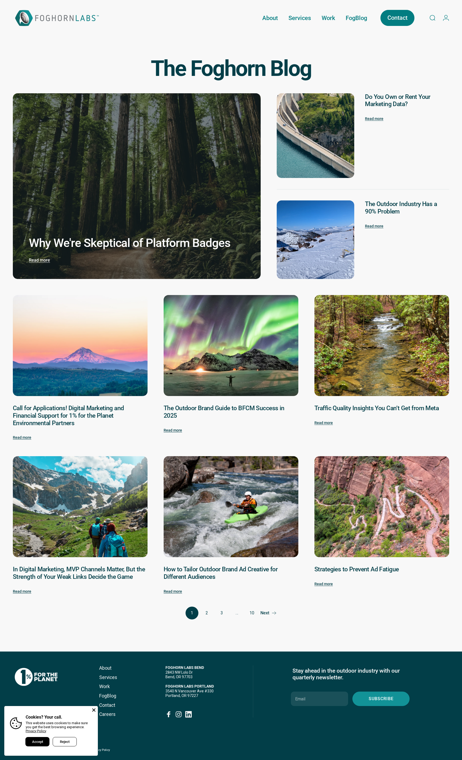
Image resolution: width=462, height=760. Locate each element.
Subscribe (381, 698)
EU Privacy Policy (98, 750)
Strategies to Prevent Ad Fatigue (356, 569)
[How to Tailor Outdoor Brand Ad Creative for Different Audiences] (231, 506)
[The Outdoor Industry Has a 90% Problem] (315, 239)
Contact (107, 705)
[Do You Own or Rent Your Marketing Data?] (315, 135)
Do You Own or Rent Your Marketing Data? (397, 100)
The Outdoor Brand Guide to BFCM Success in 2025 (224, 411)
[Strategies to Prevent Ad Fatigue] (381, 506)
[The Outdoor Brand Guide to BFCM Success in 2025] (231, 345)
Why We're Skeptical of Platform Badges (129, 243)
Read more (39, 260)
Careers (107, 714)
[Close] (94, 710)
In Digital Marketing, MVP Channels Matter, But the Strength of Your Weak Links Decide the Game (79, 572)
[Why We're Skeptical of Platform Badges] (137, 186)
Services (108, 677)
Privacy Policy (36, 731)
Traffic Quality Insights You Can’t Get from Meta (376, 408)
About (105, 668)
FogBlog (107, 696)
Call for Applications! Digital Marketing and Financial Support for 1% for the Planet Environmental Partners (68, 415)
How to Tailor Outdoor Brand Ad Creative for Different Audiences (221, 572)
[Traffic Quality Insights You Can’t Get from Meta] (381, 345)
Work (104, 686)
